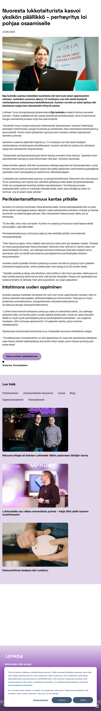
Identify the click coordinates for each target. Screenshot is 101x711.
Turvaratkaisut (20, 365)
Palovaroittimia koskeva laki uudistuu (25, 570)
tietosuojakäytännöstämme (20, 685)
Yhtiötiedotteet (10, 393)
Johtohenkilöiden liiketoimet (38, 393)
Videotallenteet (36, 399)
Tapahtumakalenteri (13, 399)
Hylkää (83, 700)
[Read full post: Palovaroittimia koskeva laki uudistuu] (35, 565)
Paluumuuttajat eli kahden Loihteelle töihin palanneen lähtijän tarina (45, 455)
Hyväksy (61, 700)
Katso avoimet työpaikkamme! (21, 356)
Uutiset (61, 393)
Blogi (72, 393)
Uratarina (7, 365)
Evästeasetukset (40, 700)
